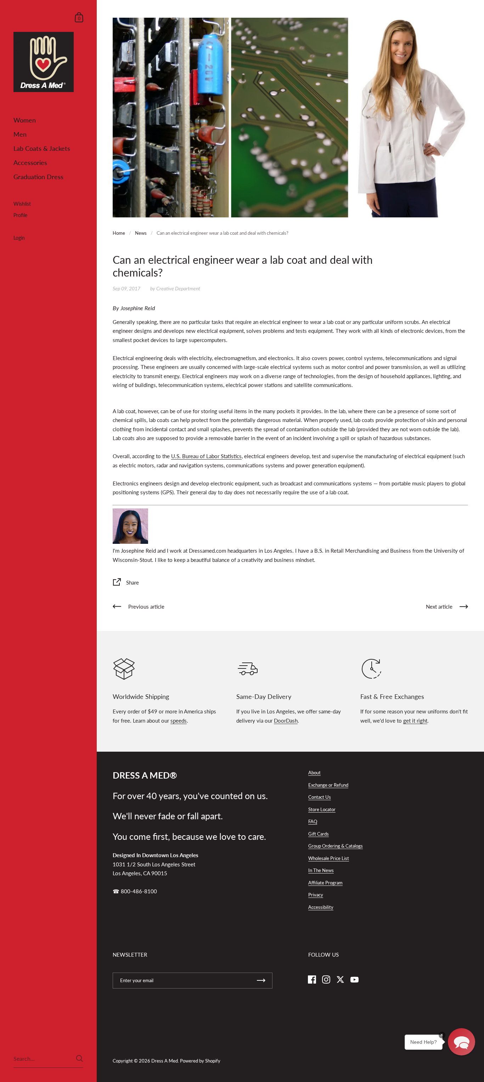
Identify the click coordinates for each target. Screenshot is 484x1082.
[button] (461, 1041)
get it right (415, 720)
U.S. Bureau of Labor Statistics (206, 456)
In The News (321, 870)
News (141, 233)
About (314, 772)
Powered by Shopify (200, 1061)
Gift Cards (318, 834)
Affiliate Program (325, 882)
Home (119, 233)
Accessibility (320, 907)
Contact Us (319, 797)
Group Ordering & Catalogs (335, 846)
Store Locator (322, 809)
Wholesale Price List (328, 858)
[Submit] (79, 1058)
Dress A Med (164, 1061)
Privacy (315, 895)
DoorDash (286, 720)
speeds (178, 720)
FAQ (312, 821)
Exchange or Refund (328, 785)
